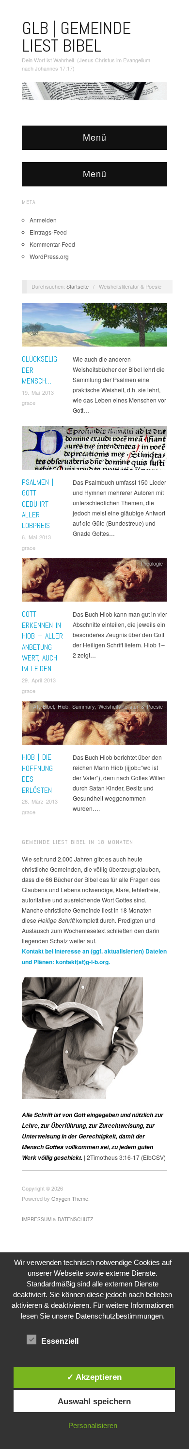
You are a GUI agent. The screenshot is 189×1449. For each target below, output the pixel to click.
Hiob (63, 706)
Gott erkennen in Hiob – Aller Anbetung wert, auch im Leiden (42, 641)
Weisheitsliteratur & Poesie (130, 431)
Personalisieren (92, 1425)
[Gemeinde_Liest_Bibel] (82, 1037)
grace (28, 402)
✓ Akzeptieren (94, 1377)
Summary (83, 706)
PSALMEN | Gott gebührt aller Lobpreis (37, 504)
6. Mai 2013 (36, 537)
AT (52, 431)
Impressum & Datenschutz (57, 1219)
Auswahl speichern (94, 1401)
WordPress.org (49, 256)
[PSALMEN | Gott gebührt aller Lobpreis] (94, 450)
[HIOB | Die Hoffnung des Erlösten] (94, 725)
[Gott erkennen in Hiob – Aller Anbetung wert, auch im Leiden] (94, 582)
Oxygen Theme (69, 1198)
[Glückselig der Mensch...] (94, 327)
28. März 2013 (40, 801)
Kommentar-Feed (52, 244)
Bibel (64, 431)
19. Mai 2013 (38, 392)
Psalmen (84, 431)
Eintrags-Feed (48, 232)
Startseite (77, 286)
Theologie (151, 563)
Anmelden (43, 220)
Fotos (156, 308)
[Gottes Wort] (94, 90)
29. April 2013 (39, 680)
